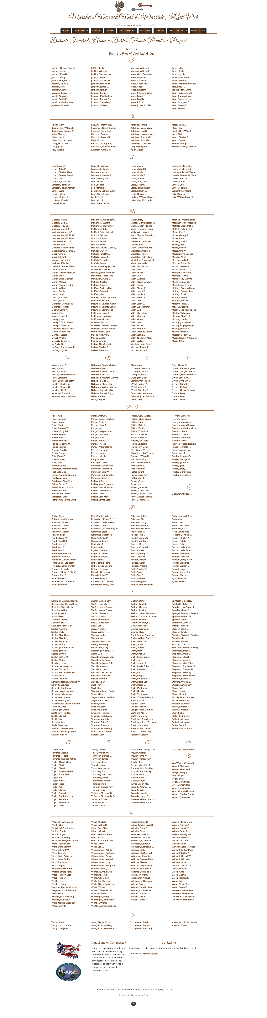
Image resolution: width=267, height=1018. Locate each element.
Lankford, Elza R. (59, 200)
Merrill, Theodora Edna (142, 229)
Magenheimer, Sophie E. (63, 250)
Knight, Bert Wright (181, 131)
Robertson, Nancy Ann (102, 584)
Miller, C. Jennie (138, 278)
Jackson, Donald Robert (63, 68)
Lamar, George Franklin (62, 175)
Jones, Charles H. (139, 83)
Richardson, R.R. (99, 525)
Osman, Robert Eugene (183, 368)
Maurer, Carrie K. (59, 309)
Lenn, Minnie (137, 172)
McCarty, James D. (60, 340)
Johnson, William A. (140, 68)
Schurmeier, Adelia (60, 697)
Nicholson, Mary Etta (101, 384)
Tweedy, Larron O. (140, 796)
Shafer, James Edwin (101, 610)
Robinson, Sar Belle (140, 528)
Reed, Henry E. (58, 544)
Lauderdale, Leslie (100, 169)
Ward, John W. (58, 853)
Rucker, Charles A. (181, 537)
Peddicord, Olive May (61, 481)
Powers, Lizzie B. (180, 434)
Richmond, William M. (101, 534)
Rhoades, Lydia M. (60, 569)
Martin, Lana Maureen (62, 278)
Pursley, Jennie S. (180, 462)
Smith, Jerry (136, 660)
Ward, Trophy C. (59, 865)
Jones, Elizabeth (138, 89)
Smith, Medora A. (139, 678)
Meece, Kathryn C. (100, 334)
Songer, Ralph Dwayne (142, 709)
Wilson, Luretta (138, 893)
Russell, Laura (178, 569)
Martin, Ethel (57, 275)
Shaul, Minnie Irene (100, 622)
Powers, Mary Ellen (181, 437)
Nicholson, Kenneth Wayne (104, 377)
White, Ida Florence (100, 881)
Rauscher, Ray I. (59, 528)
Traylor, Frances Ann (141, 758)
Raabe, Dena (57, 516)
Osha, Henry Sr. (179, 365)
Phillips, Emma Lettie (101, 499)
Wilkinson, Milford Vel (141, 853)
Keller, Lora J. (57, 137)
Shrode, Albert (98, 681)
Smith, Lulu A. (137, 672)
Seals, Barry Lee (59, 725)
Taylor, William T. (99, 749)
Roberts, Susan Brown (102, 581)
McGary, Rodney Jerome (103, 266)
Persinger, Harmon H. (101, 468)
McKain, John (97, 294)
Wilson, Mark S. (138, 896)
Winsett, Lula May (181, 859)
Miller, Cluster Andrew (141, 281)
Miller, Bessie (137, 272)
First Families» (127, 30)
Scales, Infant (58, 644)
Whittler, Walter (99, 902)
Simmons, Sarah (99, 709)
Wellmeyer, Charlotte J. (62, 896)
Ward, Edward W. (60, 849)
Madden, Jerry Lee (60, 225)
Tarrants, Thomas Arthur (63, 758)
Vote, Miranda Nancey (183, 791)
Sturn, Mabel (178, 712)
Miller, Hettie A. (138, 294)
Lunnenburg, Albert (181, 190)
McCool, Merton (99, 250)
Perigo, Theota (98, 443)
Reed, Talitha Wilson (61, 553)
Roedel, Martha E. (139, 541)
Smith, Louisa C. (138, 669)
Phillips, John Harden (141, 419)
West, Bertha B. (99, 824)
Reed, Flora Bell (59, 541)
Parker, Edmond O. (60, 434)
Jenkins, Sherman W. (101, 74)
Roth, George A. (138, 581)
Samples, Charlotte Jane (63, 607)
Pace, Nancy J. (58, 422)
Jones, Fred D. (137, 99)
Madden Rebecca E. (61, 241)
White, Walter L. (99, 887)
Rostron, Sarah (138, 562)
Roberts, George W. (101, 572)
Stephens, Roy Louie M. (183, 666)
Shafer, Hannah (99, 604)
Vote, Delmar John (181, 784)
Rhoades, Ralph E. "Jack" (63, 572)
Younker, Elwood (180, 925)
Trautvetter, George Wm (143, 749)
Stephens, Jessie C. (181, 660)
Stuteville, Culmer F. (181, 715)
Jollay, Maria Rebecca (141, 74)
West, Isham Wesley (101, 834)
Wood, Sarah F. (179, 887)
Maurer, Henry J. (59, 316)
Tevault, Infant (98, 765)
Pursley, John (178, 465)
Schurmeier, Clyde (60, 700)
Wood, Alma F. (179, 871)
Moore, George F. (180, 235)
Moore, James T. (180, 241)
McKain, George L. (100, 291)
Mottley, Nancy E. (180, 303)
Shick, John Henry (99, 644)
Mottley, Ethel (179, 294)
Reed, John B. (58, 547)
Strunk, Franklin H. (181, 706)
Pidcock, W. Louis (139, 440)
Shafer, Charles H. (100, 613)
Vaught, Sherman (180, 766)
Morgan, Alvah (179, 256)
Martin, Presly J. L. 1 (61, 285)
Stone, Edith (178, 688)
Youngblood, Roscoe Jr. (142, 928)
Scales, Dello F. (58, 631)
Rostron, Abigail (138, 559)
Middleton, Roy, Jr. (139, 253)
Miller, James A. (138, 297)
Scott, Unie (56, 719)
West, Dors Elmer (99, 828)
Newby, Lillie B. (58, 390)
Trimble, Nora (137, 777)
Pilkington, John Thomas (142, 453)
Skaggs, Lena (97, 734)
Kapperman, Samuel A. (62, 131)
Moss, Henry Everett (182, 285)
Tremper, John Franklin (142, 768)
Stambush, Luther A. (182, 622)
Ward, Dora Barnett (61, 846)
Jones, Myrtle (178, 74)
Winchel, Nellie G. (180, 837)
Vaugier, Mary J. (179, 772)
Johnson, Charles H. (100, 80)
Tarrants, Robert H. (61, 755)
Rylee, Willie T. (179, 581)
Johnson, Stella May (101, 102)
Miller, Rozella (137, 325)
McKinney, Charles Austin (103, 303)
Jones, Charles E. (139, 80)
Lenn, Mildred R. (138, 169)
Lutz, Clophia (178, 194)
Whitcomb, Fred (99, 874)
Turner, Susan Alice (140, 783)
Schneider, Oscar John (62, 694)
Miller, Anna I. (137, 269)
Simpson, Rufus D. (100, 722)
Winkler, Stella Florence (183, 846)
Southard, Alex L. (139, 712)
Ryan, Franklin (179, 578)
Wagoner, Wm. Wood (62, 821)
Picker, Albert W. (139, 434)
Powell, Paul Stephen (141, 496)
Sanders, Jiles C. (59, 622)
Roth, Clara (136, 572)
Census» (97, 30)
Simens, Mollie (98, 703)
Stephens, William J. (181, 672)
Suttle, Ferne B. (179, 725)
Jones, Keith (178, 71)
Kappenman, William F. (62, 127)
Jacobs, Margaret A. (61, 80)
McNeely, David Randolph (104, 325)
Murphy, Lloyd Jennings (183, 325)
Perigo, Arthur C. (99, 415)
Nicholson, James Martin (103, 371)
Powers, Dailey (179, 419)
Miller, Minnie (137, 319)
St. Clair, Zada (179, 644)
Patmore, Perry (58, 465)
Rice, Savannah (59, 584)
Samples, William (59, 610)
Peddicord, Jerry (59, 478)
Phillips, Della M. (99, 493)
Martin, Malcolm (59, 281)
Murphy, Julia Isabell (181, 322)
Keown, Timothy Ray (101, 124)
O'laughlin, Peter (139, 374)
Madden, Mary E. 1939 (62, 235)
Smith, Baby (137, 650)
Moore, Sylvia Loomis (182, 253)
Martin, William (58, 288)
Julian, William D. (180, 108)
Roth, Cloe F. (137, 575)
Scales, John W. (59, 650)
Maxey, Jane (57, 319)
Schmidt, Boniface (60, 684)
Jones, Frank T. (138, 96)
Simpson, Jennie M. (100, 719)
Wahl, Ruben (57, 824)
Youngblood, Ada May (102, 925)
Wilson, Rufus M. (180, 831)
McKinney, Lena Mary (102, 316)
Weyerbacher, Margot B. (103, 865)
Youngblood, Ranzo (140, 925)
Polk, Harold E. (138, 465)
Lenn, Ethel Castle (100, 203)
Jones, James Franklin (141, 105)
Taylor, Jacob (57, 783)
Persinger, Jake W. (100, 471)
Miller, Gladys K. (138, 288)
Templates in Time (139, 995)
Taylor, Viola (57, 805)
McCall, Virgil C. (58, 337)
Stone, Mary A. (179, 694)
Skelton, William (138, 619)
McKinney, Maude (100, 319)
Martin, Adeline (58, 269)
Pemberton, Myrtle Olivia (63, 499)
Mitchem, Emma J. (139, 347)
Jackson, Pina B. (59, 74)
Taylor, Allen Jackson (61, 762)
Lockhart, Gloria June (182, 166)
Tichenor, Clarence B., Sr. (103, 796)
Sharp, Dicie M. (98, 616)
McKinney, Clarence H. (102, 309)
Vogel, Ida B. (178, 778)
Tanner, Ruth (57, 749)
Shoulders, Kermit (99, 666)
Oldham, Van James (140, 380)
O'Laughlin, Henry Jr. (140, 368)
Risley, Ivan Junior (99, 569)
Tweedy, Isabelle (139, 793)
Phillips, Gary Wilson (141, 415)
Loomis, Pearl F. (179, 178)
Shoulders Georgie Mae (102, 656)
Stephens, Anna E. (181, 653)
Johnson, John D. (99, 89)
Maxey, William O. (60, 325)
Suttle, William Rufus (182, 728)
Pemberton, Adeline (61, 493)
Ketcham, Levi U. (139, 131)
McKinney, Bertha (100, 300)
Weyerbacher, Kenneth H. (104, 859)
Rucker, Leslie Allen (181, 547)
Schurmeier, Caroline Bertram (65, 703)
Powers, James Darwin (183, 425)
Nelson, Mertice (59, 371)
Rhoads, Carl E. (58, 575)
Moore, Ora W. (179, 250)
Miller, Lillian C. (138, 303)
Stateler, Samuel (180, 641)
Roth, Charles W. (139, 569)
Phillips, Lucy (137, 422)
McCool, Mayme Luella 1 (103, 247)
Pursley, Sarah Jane (181, 471)
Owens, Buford (179, 384)
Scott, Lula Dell (58, 715)
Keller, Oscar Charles (61, 140)
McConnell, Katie (99, 229)
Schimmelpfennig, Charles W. (65, 681)
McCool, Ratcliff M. (100, 253)
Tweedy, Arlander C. (141, 786)
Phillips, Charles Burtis (102, 487)
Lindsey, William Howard (143, 197)
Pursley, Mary (178, 468)
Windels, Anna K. (180, 840)
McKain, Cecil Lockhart (102, 288)
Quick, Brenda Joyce (182, 493)
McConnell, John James (102, 225)
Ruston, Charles (179, 575)
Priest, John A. (179, 453)
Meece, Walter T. (99, 337)
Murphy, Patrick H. (181, 328)
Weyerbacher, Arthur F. (102, 849)
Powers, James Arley (182, 422)
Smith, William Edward (142, 697)
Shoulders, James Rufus (102, 663)
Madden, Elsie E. (59, 222)
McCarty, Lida (58, 344)
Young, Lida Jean (59, 928)
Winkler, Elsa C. (179, 843)
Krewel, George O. (181, 143)
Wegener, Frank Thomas (63, 890)
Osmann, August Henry (183, 371)
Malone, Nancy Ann (61, 260)
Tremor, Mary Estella (141, 765)
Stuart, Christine (180, 709)
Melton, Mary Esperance (143, 222)
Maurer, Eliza (57, 313)
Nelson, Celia (57, 368)
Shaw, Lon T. (97, 625)
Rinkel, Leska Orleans (101, 565)
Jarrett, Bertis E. (59, 99)
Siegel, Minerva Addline (102, 697)
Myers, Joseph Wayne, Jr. (184, 337)
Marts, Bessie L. (59, 291)
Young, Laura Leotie (61, 925)
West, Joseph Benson (102, 840)
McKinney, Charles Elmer (103, 306)
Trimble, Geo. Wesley (141, 771)
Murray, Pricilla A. (180, 331)
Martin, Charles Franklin (63, 272)
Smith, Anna (137, 644)
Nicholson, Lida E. (99, 380)
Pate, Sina (56, 462)
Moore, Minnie (179, 247)
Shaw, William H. (99, 631)
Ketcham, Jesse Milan (101, 137)
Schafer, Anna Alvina (61, 666)
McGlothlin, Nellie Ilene (102, 275)
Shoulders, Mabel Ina (101, 672)
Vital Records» (178, 30)
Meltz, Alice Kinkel (140, 232)
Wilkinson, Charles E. (141, 840)
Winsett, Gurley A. (181, 853)
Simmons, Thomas (100, 712)
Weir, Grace (57, 893)
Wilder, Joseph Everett (142, 824)
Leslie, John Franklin (140, 187)
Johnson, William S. (140, 71)
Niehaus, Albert (98, 396)
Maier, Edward (58, 256)
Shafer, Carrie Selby (101, 600)
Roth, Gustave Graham (142, 584)
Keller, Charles (58, 134)
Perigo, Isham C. (99, 425)
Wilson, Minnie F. (139, 899)
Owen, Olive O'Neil (181, 380)
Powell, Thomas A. (140, 499)
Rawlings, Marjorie (60, 531)
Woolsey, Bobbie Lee (182, 890)
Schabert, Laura (59, 663)
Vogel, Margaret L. (181, 781)
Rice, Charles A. (59, 578)
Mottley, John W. (180, 300)
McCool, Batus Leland (102, 232)
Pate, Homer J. (58, 459)
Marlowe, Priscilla (60, 263)
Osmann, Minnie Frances (184, 374)
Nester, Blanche (59, 377)
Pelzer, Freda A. (59, 490)
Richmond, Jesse (99, 531)
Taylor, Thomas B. (60, 802)
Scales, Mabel (58, 660)
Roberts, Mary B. (99, 578)
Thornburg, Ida (98, 771)
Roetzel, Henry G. (139, 553)
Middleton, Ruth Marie (141, 256)
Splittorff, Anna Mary (141, 731)
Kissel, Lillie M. (179, 124)
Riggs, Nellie (97, 547)
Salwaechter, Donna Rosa (64, 604)
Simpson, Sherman (100, 725)
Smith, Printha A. (139, 688)
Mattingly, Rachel (60, 306)
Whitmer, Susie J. (99, 893)
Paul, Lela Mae (58, 471)
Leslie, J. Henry (138, 184)
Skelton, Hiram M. (139, 607)
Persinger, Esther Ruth (102, 465)
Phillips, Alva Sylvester (102, 484)
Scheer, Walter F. (59, 669)
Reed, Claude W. (59, 537)
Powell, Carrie (137, 481)
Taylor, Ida (56, 777)
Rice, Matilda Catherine (62, 581)
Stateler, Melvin (179, 638)
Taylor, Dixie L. (58, 768)
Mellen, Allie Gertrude (101, 344)
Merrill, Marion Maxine (141, 225)
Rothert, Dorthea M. (182, 534)
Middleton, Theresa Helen (143, 260)
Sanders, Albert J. (60, 619)
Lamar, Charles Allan (61, 172)
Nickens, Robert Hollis (102, 390)
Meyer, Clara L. (138, 238)
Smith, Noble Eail (139, 681)
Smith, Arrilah (137, 647)
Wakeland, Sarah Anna (62, 828)
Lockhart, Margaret (181, 169)
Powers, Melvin (179, 440)
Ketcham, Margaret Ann (142, 134)
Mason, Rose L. (59, 300)
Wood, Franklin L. (180, 877)
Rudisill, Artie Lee (180, 553)
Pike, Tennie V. (138, 450)
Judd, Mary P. (178, 86)
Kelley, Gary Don (59, 143)
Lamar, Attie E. (58, 169)
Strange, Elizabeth (181, 703)
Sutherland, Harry (180, 719)
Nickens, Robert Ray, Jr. (102, 393)
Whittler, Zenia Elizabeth (103, 905)
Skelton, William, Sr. (140, 622)
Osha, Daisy (137, 399)
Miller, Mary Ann (139, 313)
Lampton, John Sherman (63, 187)
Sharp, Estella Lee (100, 619)
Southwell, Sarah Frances (143, 722)
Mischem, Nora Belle (141, 344)
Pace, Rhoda (57, 425)
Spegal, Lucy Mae (139, 725)
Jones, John (177, 68)
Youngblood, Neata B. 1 (102, 928)
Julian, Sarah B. (179, 105)
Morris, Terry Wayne (182, 278)
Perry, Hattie (97, 459)
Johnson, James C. (100, 86)
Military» (145, 30)
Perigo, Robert (98, 440)
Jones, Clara (136, 86)
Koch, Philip (177, 134)
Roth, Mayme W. (180, 528)
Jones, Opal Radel (180, 77)
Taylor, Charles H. (60, 765)
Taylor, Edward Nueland (63, 771)
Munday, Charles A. (181, 316)
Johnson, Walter (99, 105)
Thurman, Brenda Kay (102, 786)
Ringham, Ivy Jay (99, 556)
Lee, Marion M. (98, 187)
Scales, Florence (59, 641)
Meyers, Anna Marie (141, 241)
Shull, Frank (96, 684)
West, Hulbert (98, 831)
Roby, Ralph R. (138, 531)
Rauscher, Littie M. (60, 525)
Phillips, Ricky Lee (139, 425)
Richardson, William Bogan (104, 528)
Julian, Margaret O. (181, 102)
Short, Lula (96, 653)
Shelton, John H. (99, 638)
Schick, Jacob (57, 675)
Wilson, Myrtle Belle (182, 821)
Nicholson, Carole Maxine (103, 365)
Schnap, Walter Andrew (63, 691)
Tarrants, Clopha (59, 752)
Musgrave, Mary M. (181, 334)
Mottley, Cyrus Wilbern (183, 288)
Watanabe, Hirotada (61, 868)
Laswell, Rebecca (99, 166)
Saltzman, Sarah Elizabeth (64, 600)
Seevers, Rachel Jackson (63, 731)
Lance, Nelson (58, 194)
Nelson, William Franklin (63, 374)
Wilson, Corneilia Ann (141, 887)
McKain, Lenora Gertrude (103, 297)
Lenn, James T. (138, 166)
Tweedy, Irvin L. (138, 789)
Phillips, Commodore (101, 490)
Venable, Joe (178, 775)
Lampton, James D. (60, 184)
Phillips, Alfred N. (99, 481)
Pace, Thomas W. (60, 428)
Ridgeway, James (99, 541)
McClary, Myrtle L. (60, 350)
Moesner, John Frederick (184, 222)
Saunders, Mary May (61, 625)
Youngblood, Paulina (140, 922)
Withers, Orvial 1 (180, 865)
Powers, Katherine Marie (184, 428)
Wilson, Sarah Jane (181, 834)
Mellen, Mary (137, 219)
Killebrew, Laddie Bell (141, 143)
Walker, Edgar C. (59, 834)
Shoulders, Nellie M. (100, 675)
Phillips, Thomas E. (140, 431)
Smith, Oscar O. (138, 684)
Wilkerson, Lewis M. (140, 837)
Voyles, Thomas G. (181, 797)
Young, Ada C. (58, 922)
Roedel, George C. (139, 537)
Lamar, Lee (56, 178)
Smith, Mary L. (138, 675)
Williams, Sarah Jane (141, 871)
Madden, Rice (58, 244)
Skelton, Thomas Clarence (144, 616)
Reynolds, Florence (60, 556)
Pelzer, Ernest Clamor (62, 487)
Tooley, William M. (100, 805)
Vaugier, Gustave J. (181, 769)
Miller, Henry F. (138, 291)
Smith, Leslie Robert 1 (141, 666)
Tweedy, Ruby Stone (141, 802)
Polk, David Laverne (140, 462)
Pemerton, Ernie (59, 496)
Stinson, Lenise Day (182, 684)
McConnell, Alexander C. (103, 219)
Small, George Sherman (142, 635)
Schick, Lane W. (59, 678)
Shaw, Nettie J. (98, 628)
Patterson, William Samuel (64, 468)
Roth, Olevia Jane (180, 531)
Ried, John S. (97, 544)
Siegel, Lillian (97, 694)
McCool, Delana (99, 235)
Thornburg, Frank (99, 777)
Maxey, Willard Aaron (62, 322)
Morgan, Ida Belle (180, 260)
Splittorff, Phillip (179, 604)
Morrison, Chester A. (182, 272)
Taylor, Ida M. (58, 780)
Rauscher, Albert (59, 522)
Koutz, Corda (178, 140)
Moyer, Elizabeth (180, 306)
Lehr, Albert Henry (100, 194)
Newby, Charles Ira (60, 384)
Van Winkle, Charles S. (183, 763)
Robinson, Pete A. (139, 525)
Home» (65, 30)
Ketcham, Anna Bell (101, 131)
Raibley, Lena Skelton (62, 519)
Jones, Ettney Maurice (141, 92)
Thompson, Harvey (100, 768)
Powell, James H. (139, 487)
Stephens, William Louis (183, 675)
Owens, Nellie (179, 399)
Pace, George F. (59, 419)
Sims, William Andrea (101, 731)
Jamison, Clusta (58, 89)
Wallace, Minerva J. (60, 837)
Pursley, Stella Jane (181, 474)
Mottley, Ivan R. (179, 297)
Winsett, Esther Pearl (182, 849)
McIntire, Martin (99, 281)
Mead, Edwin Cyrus (100, 331)
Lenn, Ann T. (97, 200)
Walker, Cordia (58, 831)
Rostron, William (139, 565)
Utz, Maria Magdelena (183, 749)
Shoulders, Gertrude (101, 660)
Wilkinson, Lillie (138, 849)
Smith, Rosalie (137, 691)
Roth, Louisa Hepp (181, 525)
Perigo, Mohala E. (99, 434)
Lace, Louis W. (58, 166)
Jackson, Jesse (58, 71)
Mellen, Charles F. (99, 347)
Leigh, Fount (97, 197)
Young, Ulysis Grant (100, 922)
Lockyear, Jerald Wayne (184, 172)
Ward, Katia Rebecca (61, 856)
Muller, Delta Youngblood (184, 309)
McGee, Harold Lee (100, 269)
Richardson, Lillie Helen (102, 522)
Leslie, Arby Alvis (139, 181)
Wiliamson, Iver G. (139, 874)
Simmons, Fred (98, 706)
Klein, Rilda (177, 127)
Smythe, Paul (137, 700)
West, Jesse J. (98, 837)
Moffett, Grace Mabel (182, 225)
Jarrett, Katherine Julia (62, 102)
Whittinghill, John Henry (102, 899)
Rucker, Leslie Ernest (182, 550)
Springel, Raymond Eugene (185, 613)
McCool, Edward (99, 238)
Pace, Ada (56, 415)
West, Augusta (98, 821)
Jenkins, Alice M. (99, 71)
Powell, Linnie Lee (140, 490)
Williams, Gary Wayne (142, 865)
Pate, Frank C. (58, 456)
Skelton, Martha (138, 610)
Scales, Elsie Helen (60, 635)
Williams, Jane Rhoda (141, 868)
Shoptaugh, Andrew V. (102, 650)
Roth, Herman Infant (182, 516)
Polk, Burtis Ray (138, 459)
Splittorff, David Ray (182, 600)
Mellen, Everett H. (100, 350)
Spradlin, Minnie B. (181, 610)
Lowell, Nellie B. (179, 187)
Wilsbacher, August (140, 877)
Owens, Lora (178, 396)
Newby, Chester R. (60, 387)
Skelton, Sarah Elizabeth (143, 613)
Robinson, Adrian (139, 516)
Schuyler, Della (58, 706)
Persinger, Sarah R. (100, 478)
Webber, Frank (58, 884)
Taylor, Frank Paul (60, 774)
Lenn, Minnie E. (138, 175)
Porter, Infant (137, 471)
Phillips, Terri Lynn (139, 428)
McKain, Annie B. (99, 285)
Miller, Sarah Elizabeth (141, 331)
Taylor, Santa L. (59, 793)
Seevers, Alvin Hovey (62, 728)
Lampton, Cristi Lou (61, 181)
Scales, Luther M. (59, 656)
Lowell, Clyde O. (180, 181)
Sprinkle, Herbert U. (181, 616)
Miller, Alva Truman (140, 266)
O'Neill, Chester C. (139, 390)
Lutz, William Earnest (182, 197)
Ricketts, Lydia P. (99, 537)
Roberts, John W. (99, 575)
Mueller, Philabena (181, 313)
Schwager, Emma (60, 709)
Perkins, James (98, 453)
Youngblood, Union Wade (184, 922)
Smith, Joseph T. (138, 663)
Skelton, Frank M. (139, 604)
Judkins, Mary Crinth (181, 89)
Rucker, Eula (178, 544)
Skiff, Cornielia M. (139, 625)
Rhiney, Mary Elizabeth (62, 562)
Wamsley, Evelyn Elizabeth (64, 840)
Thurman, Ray (98, 789)
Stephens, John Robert (183, 663)
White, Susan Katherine (103, 884)
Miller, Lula (136, 309)
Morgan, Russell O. (181, 263)
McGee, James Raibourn (103, 272)
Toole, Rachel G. (99, 802)
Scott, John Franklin (61, 712)
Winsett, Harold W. (181, 856)
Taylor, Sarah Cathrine (62, 796)
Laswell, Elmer (58, 203)
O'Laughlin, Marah (139, 371)
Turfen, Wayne (138, 780)
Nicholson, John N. (100, 374)
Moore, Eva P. (179, 232)
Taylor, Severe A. (59, 799)
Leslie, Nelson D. (139, 190)
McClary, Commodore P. (63, 347)
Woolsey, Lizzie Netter (183, 896)
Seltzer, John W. (59, 734)
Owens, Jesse (179, 393)
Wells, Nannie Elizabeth (63, 902)
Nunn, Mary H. (98, 399)
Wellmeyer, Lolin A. (60, 899)
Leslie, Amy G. (137, 178)
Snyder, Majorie (138, 706)
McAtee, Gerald (59, 334)
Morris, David (178, 269)
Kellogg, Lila (57, 146)
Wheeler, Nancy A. (100, 868)
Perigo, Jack (97, 428)
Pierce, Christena (139, 443)
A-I (128, 49)
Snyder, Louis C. (138, 703)
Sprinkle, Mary (179, 619)
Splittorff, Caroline (140, 734)
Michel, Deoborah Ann (142, 247)
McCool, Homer (98, 244)
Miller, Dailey (137, 285)
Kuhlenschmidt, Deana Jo (184, 146)
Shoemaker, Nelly (99, 647)
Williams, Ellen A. (139, 862)
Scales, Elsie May (60, 638)
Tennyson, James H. (101, 762)
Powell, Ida (136, 484)
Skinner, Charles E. (140, 628)
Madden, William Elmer (62, 247)
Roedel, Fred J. (138, 534)
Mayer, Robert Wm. (61, 331)
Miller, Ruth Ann (138, 328)
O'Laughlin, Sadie (139, 377)
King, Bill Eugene (139, 146)
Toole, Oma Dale (99, 799)
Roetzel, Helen (138, 550)
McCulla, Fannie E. (100, 256)
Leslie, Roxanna (138, 194)
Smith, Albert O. (138, 641)
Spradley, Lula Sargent (183, 607)
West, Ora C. (97, 846)
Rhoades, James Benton (63, 565)
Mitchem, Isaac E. (139, 350)
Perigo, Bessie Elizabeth (103, 419)
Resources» (198, 30)
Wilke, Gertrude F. (139, 834)
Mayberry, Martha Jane (62, 328)
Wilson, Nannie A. (181, 824)
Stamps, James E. (180, 625)
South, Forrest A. (139, 715)
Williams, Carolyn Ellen (142, 859)
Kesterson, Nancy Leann (103, 127)
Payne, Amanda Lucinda (63, 474)
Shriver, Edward (99, 678)
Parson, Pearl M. (59, 450)
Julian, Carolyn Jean (181, 96)
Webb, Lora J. (58, 881)
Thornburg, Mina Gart (101, 774)
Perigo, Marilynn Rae (101, 431)
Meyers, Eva (137, 244)
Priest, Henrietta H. (181, 446)
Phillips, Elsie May (99, 496)
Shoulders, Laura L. (100, 669)
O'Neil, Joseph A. (139, 387)
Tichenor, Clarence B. (101, 793)
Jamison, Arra (58, 86)
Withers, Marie (179, 862)
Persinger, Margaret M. (102, 474)
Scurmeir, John (58, 722)
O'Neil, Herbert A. (139, 384)
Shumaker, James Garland (103, 691)
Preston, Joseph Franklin (184, 443)
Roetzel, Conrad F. (140, 547)
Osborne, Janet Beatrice (142, 396)
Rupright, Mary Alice (182, 559)
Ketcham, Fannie (99, 134)
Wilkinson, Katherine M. (142, 846)
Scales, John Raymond (62, 647)
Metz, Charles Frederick (142, 235)
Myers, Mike (178, 340)
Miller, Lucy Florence (140, 306)
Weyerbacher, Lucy (100, 862)
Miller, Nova (136, 322)
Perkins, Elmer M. (99, 450)
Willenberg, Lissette (140, 856)
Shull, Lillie (96, 688)
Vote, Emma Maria (181, 788)
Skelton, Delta (137, 600)
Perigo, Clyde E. (99, 422)
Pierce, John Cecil (139, 446)
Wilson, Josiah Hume (141, 890)
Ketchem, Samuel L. (140, 140)
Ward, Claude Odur (60, 843)
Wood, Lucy (178, 881)
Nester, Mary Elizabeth (62, 380)
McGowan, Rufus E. (100, 278)
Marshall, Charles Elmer (62, 266)
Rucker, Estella (179, 541)
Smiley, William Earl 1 (141, 638)
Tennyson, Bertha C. (101, 755)
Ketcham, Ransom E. (141, 137)
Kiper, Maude (137, 149)
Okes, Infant (137, 365)
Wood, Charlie (179, 874)
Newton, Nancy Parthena (64, 396)
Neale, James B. (59, 365)
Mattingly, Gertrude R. (62, 303)
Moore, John (178, 244)
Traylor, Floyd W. (139, 755)
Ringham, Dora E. (99, 553)
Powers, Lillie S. (179, 431)
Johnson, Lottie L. (99, 92)
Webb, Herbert (58, 877)
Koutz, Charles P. (180, 137)
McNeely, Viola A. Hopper (103, 328)
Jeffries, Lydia (97, 68)
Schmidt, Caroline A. (61, 688)
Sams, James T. (58, 613)
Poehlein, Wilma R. (140, 456)
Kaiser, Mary (57, 124)
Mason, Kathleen (59, 297)
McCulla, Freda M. (99, 260)
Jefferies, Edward (60, 105)
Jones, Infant (137, 102)
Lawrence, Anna (99, 172)
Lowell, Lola (178, 184)
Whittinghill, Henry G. (101, 896)
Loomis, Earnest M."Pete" (184, 175)
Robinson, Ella (137, 519)
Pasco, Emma (58, 453)
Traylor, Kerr (137, 762)
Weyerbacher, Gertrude (102, 853)
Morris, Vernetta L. (181, 281)
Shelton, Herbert (99, 635)
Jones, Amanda (138, 77)
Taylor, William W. (100, 752)
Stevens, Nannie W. (182, 678)
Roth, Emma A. (138, 578)
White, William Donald (102, 890)
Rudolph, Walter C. (181, 556)
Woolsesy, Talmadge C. (183, 899)
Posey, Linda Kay (139, 474)
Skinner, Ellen (137, 631)
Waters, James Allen (61, 871)
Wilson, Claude (138, 884)
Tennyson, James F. (100, 758)
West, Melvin (97, 843)
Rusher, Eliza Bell (180, 562)
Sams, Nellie (57, 616)
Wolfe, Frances (179, 868)
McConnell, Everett (100, 222)
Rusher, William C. (181, 565)
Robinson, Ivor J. (138, 522)
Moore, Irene (178, 238)
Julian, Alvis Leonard (182, 92)
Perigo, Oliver (97, 437)
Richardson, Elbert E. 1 (102, 519)
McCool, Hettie (98, 241)
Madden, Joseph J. (60, 229)
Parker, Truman (58, 446)
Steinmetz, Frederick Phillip (185, 647)
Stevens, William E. (181, 681)
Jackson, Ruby (58, 77)
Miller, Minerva (138, 316)
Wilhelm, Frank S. (139, 828)
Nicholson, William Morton (104, 387)
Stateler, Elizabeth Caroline (185, 635)
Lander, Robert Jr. (60, 197)
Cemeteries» (81, 30)
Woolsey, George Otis (182, 893)
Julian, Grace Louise (181, 99)
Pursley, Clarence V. (181, 456)
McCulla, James (98, 263)
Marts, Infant (57, 294)
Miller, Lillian (136, 300)
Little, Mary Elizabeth (141, 200)
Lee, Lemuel (97, 181)
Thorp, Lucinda (98, 783)
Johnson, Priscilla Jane (102, 96)
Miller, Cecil (136, 275)
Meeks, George (98, 340)
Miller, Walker (137, 340)
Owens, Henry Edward (183, 390)
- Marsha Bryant (149, 953)
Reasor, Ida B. (58, 534)
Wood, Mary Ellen (180, 884)
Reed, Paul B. (58, 550)
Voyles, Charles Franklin (183, 794)
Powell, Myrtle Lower (141, 493)
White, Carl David (100, 877)
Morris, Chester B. (180, 266)
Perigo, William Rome (101, 446)
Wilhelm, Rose (138, 831)
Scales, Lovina (58, 653)
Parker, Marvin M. (60, 440)
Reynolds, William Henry (63, 559)
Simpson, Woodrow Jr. (102, 728)
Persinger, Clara (99, 462)
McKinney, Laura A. (100, 313)
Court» (110, 30)
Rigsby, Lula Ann (99, 550)
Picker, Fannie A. (139, 437)
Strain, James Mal (180, 700)
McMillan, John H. (99, 322)
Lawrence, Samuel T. (101, 175)
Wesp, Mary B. (58, 905)
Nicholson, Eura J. (99, 368)
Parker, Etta (57, 437)
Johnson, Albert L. (100, 77)
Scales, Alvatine (59, 628)
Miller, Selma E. (138, 334)
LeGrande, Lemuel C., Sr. (103, 190)
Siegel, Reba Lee (99, 700)
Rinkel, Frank (97, 559)
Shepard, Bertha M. (100, 641)
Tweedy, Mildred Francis (143, 799)
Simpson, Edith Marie (101, 715)
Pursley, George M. (181, 459)
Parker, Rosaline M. (60, 443)
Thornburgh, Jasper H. (102, 780)
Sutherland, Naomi (181, 722)
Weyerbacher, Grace (101, 856)
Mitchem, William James (183, 219)
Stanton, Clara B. (180, 628)
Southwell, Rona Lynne (142, 719)
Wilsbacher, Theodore (142, 881)
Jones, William (179, 80)
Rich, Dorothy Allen (100, 516)
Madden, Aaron (59, 219)
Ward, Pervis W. (59, 862)
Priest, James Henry (181, 450)
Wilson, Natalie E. (180, 828)
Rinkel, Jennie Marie (100, 562)
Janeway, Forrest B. (61, 92)
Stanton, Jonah (179, 631)
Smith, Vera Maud (139, 694)
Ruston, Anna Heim (181, 572)
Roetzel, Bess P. (139, 544)
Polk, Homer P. (138, 468)
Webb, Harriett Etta (61, 874)
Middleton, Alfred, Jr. (140, 250)
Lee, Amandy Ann (100, 178)
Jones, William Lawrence (184, 83)
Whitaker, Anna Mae (101, 871)
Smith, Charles (138, 653)
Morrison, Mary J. (180, 275)
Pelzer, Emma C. (59, 484)
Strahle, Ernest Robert (183, 697)
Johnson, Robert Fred (101, 99)
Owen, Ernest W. (180, 377)
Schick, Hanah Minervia (63, 672)
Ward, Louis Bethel (60, 859)
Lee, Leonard (97, 184)
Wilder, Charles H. (139, 821)
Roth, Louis (177, 522)
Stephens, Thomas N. (182, 669)
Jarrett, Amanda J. (60, 96)
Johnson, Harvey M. (100, 83)
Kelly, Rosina (57, 149)
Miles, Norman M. (139, 263)
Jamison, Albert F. (60, 83)
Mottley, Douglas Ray (182, 291)
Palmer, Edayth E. (60, 431)
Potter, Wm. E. (138, 478)
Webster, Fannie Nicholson (64, 887)
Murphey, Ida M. (179, 319)
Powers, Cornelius (181, 415)
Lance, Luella (57, 190)
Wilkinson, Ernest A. (140, 843)
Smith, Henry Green (140, 656)
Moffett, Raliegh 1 (181, 229)
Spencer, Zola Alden (140, 728)
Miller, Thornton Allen (141, 337)
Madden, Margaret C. (61, 232)
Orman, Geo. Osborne (141, 393)
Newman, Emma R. (60, 393)
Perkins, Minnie (98, 456)
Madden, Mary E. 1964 (62, 238)
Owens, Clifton (179, 387)
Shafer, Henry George (102, 607)
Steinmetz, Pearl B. (181, 650)
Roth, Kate (177, 519)
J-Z (135, 49)
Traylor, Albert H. (139, 752)
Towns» (159, 30)
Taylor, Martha (58, 789)
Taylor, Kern (57, 786)
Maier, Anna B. (58, 253)
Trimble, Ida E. (137, 774)
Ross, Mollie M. (138, 556)
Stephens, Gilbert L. (181, 656)
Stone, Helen (178, 691)
